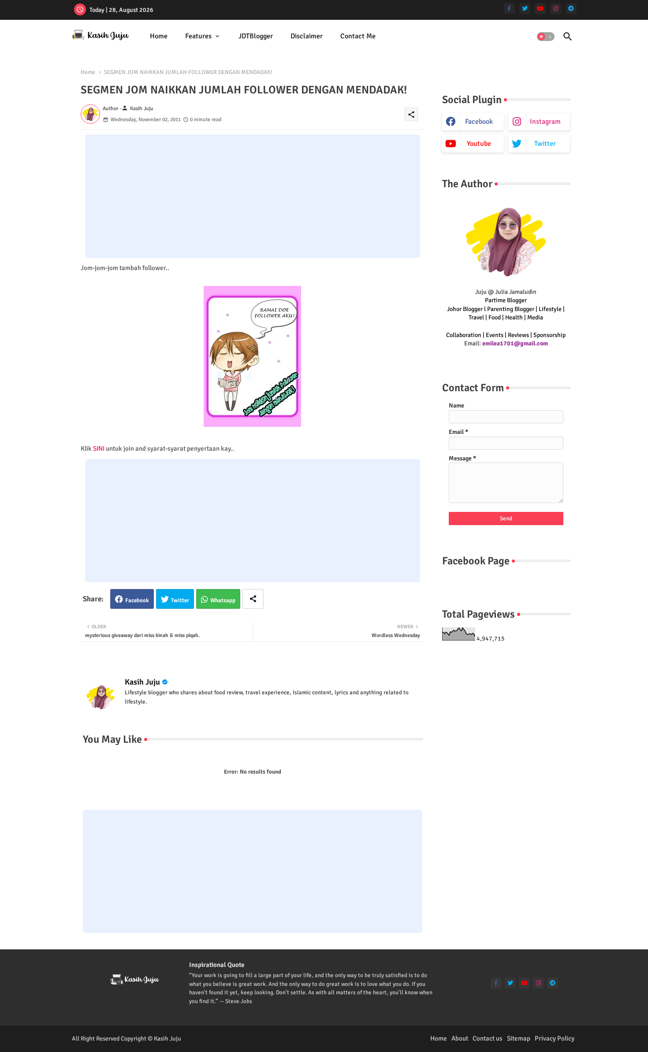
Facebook (137, 600)
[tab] (158, 36)
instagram (545, 121)
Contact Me (358, 36)
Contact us (488, 1038)
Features (198, 36)
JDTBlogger (255, 36)
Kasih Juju (142, 682)
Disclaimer (306, 36)
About (459, 1038)
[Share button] (253, 599)
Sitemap (518, 1038)
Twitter (180, 600)
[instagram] (555, 8)
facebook (479, 121)
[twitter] (524, 8)
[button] (546, 36)
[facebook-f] (509, 8)
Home (159, 36)
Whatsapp (222, 600)
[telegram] (571, 8)
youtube (479, 143)
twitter (545, 143)
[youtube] (540, 8)
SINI (98, 448)
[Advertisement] (252, 196)
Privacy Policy (554, 1038)
